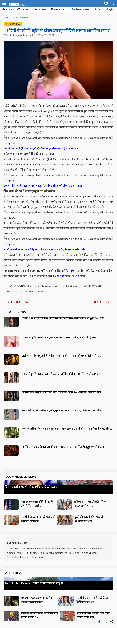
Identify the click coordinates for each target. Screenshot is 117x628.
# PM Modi (32, 553)
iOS (76, 276)
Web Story (60, 9)
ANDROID (58, 276)
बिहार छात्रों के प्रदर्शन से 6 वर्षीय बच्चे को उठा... (31, 487)
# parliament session (32, 549)
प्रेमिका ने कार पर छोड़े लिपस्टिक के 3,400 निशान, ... (90, 504)
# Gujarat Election (77, 549)
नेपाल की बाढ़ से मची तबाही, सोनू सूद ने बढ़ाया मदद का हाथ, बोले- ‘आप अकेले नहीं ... (63, 410)
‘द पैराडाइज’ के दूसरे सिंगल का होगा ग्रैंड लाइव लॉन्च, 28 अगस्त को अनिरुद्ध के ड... (62, 392)
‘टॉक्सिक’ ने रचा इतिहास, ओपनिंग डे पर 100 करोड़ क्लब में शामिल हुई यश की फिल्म (63, 447)
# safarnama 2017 (55, 549)
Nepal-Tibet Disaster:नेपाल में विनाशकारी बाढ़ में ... (35, 583)
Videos (42, 9)
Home (9, 9)
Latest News (13, 573)
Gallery (25, 9)
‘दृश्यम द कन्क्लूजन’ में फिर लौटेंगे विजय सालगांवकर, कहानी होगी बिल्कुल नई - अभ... (63, 318)
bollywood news (33, 292)
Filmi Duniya (19, 17)
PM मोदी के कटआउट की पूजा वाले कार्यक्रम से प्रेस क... (38, 519)
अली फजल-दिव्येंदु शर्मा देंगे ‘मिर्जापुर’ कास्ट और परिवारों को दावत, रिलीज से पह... (61, 356)
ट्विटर (93, 271)
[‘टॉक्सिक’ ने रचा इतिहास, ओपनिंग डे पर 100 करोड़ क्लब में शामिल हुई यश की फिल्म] (11, 454)
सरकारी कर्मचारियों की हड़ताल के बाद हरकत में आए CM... (39, 615)
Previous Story (18, 302)
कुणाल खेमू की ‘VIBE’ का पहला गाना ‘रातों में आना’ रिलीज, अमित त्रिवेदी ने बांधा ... (61, 338)
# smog (11, 553)
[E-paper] (106, 4)
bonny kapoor (92, 286)
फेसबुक (70, 271)
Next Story (101, 302)
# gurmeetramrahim (51, 553)
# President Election (18, 557)
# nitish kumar (89, 553)
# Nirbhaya (37, 557)
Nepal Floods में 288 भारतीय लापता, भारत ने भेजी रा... (36, 600)
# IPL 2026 (12, 549)
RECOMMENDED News (20, 477)
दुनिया (111, 9)
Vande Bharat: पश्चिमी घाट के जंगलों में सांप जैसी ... (37, 504)
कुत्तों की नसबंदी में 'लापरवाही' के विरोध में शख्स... (89, 519)
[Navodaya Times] (17, 4)
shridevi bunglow (48, 286)
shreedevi (12, 292)
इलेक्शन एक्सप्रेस (81, 9)
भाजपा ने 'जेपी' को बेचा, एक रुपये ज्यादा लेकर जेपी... (93, 615)
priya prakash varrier (19, 286)
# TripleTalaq (72, 553)
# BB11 (20, 553)
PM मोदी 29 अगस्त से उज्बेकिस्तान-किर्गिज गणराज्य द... (93, 600)
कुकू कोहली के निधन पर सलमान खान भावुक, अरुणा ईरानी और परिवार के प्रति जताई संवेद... (67, 429)
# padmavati (96, 549)
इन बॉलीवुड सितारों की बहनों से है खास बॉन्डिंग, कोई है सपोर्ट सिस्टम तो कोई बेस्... (62, 374)
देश (99, 9)
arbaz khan (71, 286)
